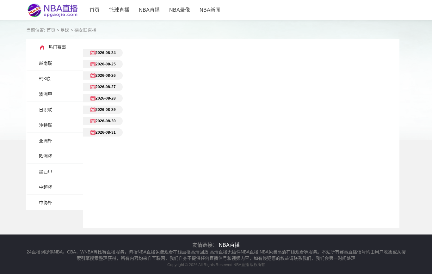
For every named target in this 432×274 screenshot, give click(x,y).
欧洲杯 (45, 156)
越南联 (45, 63)
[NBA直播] (55, 17)
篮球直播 (119, 10)
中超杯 (45, 187)
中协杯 (45, 202)
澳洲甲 (45, 94)
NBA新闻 (210, 10)
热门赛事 (57, 47)
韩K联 (45, 78)
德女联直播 (85, 30)
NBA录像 (179, 10)
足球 (64, 30)
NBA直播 (149, 10)
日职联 (45, 109)
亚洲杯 (45, 140)
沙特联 (45, 125)
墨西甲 (45, 171)
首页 (94, 10)
